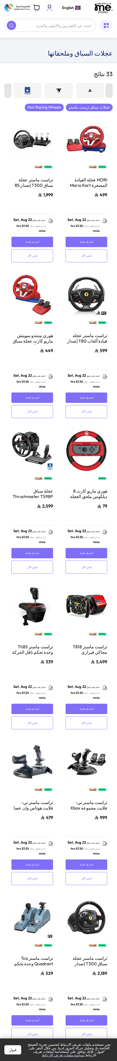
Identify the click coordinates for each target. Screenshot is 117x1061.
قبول (13, 1049)
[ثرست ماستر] (58, 93)
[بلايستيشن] (90, 93)
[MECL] (104, 7)
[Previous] (109, 94)
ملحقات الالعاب (42, 42)
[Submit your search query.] (11, 25)
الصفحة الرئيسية (100, 42)
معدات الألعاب (71, 42)
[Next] (7, 94)
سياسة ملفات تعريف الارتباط (63, 1055)
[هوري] (27, 93)
